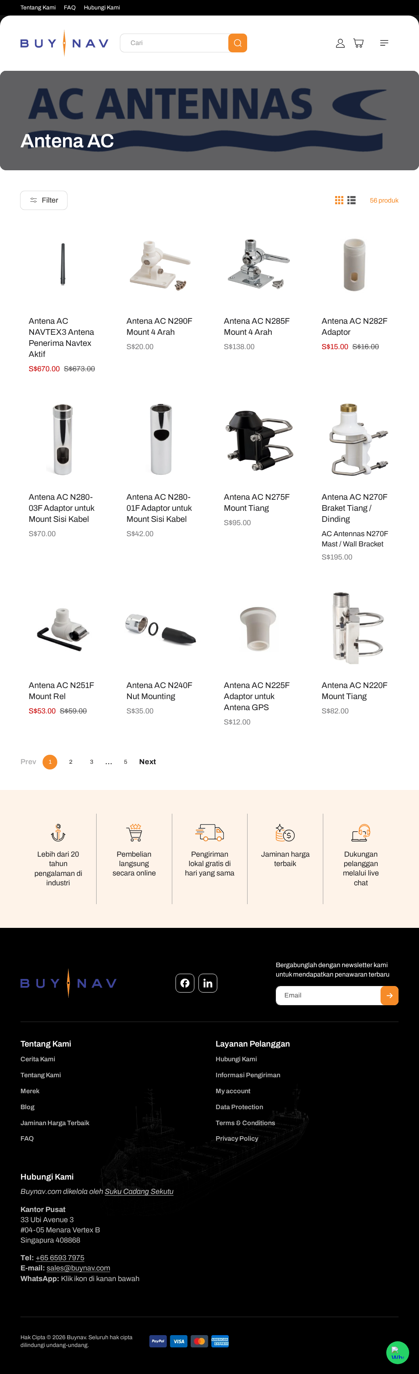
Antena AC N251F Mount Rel (61, 690)
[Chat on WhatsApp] (397, 1352)
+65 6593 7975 (60, 1258)
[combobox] (183, 43)
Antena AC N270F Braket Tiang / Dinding (354, 507)
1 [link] (50, 762)
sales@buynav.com (78, 1268)
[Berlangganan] (390, 995)
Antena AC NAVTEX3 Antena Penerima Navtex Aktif (61, 337)
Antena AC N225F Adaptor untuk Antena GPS (256, 695)
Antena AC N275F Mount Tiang (256, 502)
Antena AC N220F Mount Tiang (354, 690)
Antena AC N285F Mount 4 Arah (256, 326)
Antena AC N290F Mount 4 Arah (159, 326)
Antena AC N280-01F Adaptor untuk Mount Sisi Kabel (158, 507)
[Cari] (237, 43)
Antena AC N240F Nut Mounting (159, 690)
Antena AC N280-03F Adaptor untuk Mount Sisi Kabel (61, 507)
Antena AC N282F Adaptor (354, 326)
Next (147, 762)
